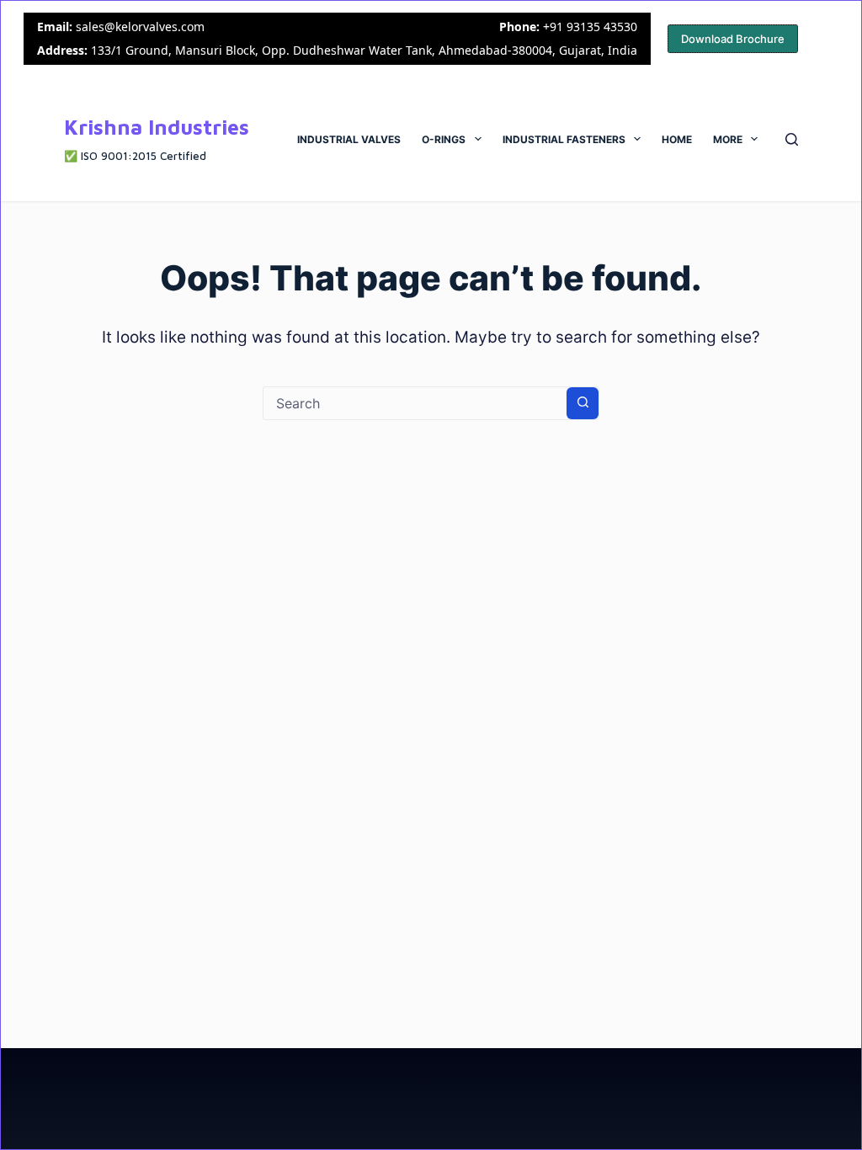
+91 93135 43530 (590, 27)
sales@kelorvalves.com (140, 27)
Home (677, 139)
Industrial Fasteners (564, 139)
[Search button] (583, 403)
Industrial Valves (349, 139)
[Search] (791, 139)
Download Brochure (733, 38)
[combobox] (415, 403)
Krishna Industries (156, 126)
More (727, 139)
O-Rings (444, 139)
